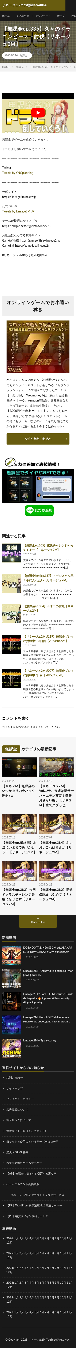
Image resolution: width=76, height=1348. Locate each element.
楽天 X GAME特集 (17, 1152)
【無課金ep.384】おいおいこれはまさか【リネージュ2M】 (56, 847)
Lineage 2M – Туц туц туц (39, 1040)
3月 (26, 1238)
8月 (52, 1238)
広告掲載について (17, 1110)
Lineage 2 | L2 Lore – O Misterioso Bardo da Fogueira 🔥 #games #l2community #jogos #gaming (48, 998)
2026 (9, 1238)
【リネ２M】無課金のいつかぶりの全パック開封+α (18, 791)
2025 (9, 1253)
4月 (32, 1238)
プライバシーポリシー (20, 1099)
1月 (16, 1238)
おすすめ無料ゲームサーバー (24, 1163)
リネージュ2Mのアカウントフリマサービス (37, 1195)
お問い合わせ (14, 1077)
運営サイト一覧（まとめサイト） (27, 1131)
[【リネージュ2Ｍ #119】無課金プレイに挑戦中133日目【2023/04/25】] (11, 644)
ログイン (37, 727)
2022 (9, 1297)
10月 (63, 1253)
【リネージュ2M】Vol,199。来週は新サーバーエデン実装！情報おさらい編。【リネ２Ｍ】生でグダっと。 (56, 796)
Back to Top (38, 922)
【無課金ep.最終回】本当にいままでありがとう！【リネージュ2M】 (19, 847)
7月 (47, 1238)
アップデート (43, 16)
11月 (70, 1253)
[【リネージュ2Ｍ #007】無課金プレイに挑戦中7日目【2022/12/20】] (11, 678)
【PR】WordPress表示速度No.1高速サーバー (34, 1205)
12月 (9, 1257)
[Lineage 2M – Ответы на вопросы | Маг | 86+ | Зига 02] (11, 978)
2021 (9, 1312)
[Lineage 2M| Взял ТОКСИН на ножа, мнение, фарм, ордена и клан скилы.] (11, 1024)
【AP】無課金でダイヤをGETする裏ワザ (31, 1173)
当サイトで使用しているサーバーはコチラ (32, 1141)
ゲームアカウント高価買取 (22, 1184)
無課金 (23, 55)
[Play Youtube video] (38, 113)
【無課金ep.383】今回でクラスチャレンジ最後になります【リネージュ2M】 (19, 897)
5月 (37, 1238)
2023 (9, 1283)
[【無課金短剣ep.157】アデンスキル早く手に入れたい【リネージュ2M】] (11, 583)
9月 (57, 1253)
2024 (9, 1268)
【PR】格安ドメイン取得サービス (27, 1216)
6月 (42, 1238)
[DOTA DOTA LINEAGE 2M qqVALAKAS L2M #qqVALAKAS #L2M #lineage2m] (11, 955)
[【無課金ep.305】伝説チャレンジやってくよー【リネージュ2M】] (11, 553)
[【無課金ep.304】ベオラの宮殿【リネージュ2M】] (11, 613)
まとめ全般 (22, 16)
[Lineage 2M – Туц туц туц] (11, 1048)
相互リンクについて (18, 1120)
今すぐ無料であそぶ (38, 438)
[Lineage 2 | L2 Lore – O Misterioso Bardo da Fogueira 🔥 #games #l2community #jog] (11, 1001)
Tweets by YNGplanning (17, 173)
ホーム (6, 16)
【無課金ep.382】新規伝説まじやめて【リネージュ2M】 (56, 894)
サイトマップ (14, 1088)
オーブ (61, 16)
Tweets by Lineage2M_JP (18, 211)
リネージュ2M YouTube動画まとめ (49, 1340)
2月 (21, 1238)
